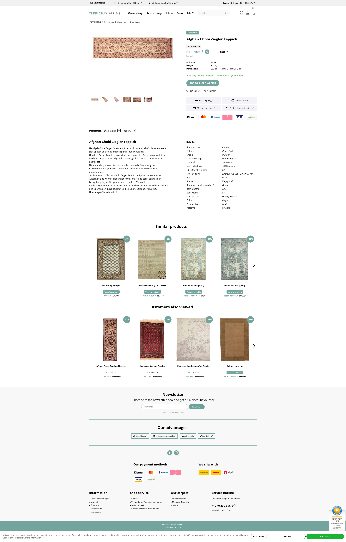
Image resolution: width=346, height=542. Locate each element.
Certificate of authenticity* (241, 108)
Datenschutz (96, 508)
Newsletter (95, 502)
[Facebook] (169, 452)
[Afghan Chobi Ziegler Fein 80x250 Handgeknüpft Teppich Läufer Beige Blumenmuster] (111, 339)
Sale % (175, 505)
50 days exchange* (205, 108)
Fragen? (129, 130)
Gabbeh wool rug (235, 366)
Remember (194, 90)
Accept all (325, 536)
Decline (287, 536)
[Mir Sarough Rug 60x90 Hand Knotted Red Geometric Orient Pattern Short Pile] (111, 259)
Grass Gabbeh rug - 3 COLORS (152, 285)
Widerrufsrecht (138, 505)
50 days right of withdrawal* (165, 3)
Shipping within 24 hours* (130, 3)
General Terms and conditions (145, 508)
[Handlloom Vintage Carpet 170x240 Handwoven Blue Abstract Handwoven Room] (235, 259)
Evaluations (112, 130)
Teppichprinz (95, 22)
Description (95, 130)
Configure (258, 536)
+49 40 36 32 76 (221, 506)
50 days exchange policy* (166, 436)
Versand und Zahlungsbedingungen (147, 502)
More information (33, 537)
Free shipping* (205, 100)
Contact (134, 498)
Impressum (96, 512)
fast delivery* (207, 436)
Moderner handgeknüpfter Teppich (193, 366)
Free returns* (241, 100)
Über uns (95, 505)
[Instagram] (176, 452)
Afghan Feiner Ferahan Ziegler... (111, 366)
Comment (211, 90)
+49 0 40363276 (246, 3)
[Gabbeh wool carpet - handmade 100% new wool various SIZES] (235, 339)
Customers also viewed (171, 306)
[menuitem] (135, 13)
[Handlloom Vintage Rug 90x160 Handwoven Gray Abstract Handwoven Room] (193, 259)
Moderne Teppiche (180, 502)
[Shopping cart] (254, 13)
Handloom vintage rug (193, 285)
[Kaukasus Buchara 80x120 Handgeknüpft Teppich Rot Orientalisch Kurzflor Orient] (152, 339)
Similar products (171, 226)
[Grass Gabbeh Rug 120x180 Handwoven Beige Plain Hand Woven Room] (152, 259)
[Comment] (221, 43)
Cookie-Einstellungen (100, 498)
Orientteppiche (179, 498)
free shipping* (141, 436)
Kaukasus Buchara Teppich (152, 366)
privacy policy (177, 412)
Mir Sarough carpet (111, 285)
